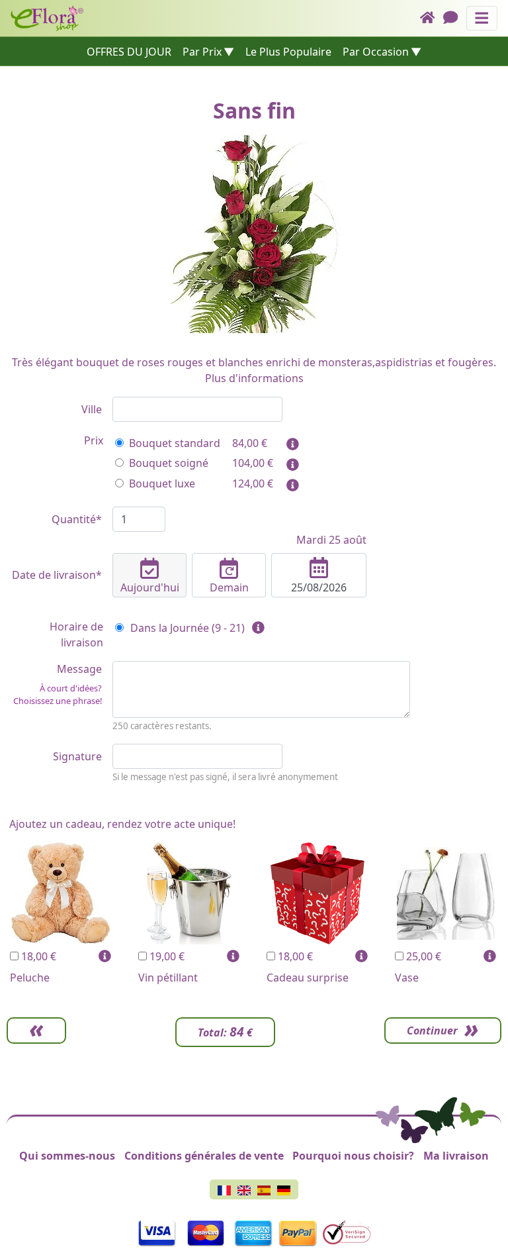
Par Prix (202, 51)
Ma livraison (456, 1155)
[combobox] (197, 409)
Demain (229, 587)
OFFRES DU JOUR (129, 51)
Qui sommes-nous (67, 1155)
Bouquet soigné (168, 463)
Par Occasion (376, 51)
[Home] (431, 18)
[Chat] (454, 18)
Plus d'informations (254, 378)
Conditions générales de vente (204, 1155)
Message (57, 684)
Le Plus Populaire (288, 51)
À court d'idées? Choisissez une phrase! (57, 694)
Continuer (432, 1030)
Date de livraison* (57, 575)
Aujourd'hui (149, 587)
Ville (91, 409)
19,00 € (166, 956)
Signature (77, 756)
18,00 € (37, 956)
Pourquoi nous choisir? (353, 1155)
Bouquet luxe (162, 483)
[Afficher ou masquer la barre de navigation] (481, 18)
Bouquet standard (174, 443)
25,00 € (422, 956)
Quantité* (77, 519)
